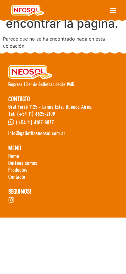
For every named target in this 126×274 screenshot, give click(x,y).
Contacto (16, 177)
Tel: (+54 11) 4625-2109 (31, 114)
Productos (17, 170)
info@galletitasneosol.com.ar (36, 133)
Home (13, 156)
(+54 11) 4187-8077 (35, 122)
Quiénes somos (22, 163)
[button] (113, 10)
